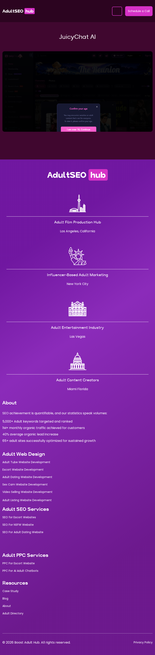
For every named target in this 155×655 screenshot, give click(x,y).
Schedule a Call (139, 11)
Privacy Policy (143, 642)
